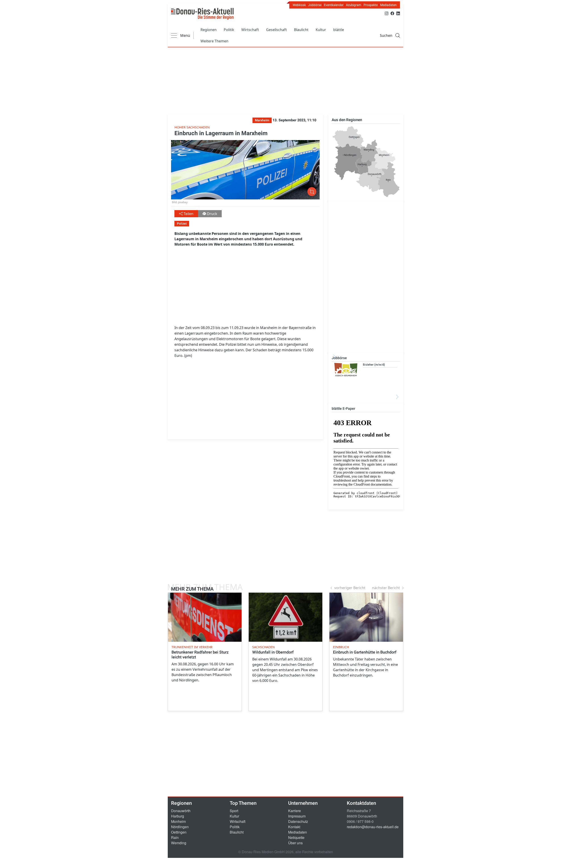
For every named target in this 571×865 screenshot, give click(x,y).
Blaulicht (301, 29)
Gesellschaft (276, 29)
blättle (338, 29)
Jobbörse (314, 5)
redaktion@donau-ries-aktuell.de (373, 826)
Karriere (294, 810)
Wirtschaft (250, 29)
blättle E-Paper (343, 408)
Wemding (178, 842)
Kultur (321, 29)
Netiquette (296, 837)
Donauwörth (180, 810)
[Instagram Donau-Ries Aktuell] (386, 13)
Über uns (295, 842)
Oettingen (178, 832)
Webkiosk (299, 5)
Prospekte (371, 5)
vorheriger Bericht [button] (349, 587)
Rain (175, 837)
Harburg (177, 816)
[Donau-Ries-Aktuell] (202, 14)
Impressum (297, 816)
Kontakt (294, 826)
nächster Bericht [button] (386, 587)
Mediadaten (388, 5)
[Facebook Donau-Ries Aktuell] (392, 13)
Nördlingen (180, 826)
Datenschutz (298, 821)
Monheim (178, 821)
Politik (229, 29)
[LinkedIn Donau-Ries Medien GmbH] (398, 13)
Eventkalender (333, 5)
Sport (234, 810)
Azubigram (353, 5)
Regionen (209, 29)
